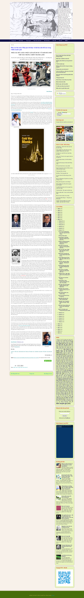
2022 (59, 215)
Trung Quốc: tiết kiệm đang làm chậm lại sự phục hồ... (64, 238)
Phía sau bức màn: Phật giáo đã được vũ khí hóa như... (64, 250)
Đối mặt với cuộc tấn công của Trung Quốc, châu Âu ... (64, 246)
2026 (59, 208)
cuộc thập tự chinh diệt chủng (46, 102)
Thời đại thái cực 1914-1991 (64, 393)
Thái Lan (27, 351)
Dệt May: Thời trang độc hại (62, 173)
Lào (33, 351)
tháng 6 (60, 312)
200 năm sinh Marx (68, 340)
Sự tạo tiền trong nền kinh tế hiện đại (66, 497)
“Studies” (58, 339)
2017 (59, 327)
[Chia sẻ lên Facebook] (21, 365)
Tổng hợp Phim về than (61, 171)
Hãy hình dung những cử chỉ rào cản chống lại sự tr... (64, 306)
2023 (59, 214)
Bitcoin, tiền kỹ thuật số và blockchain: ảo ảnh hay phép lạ (67, 465)
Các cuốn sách (49, 351)
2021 (59, 217)
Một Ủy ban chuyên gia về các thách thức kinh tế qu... (64, 254)
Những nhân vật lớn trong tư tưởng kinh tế (64, 377)
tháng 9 (60, 226)
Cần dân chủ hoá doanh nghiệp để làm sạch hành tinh (64, 285)
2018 (59, 325)
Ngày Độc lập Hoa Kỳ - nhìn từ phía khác (64, 299)
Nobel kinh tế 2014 (69, 380)
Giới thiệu (21, 40)
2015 (59, 331)
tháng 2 (60, 319)
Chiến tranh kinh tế (60, 348)
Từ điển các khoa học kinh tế (62, 86)
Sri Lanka (40, 351)
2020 (59, 219)
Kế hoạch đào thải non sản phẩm (63, 165)
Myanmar (30, 351)
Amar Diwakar (49, 91)
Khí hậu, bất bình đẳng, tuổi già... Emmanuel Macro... (64, 262)
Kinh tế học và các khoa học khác (63, 79)
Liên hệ (60, 40)
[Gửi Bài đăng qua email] (15, 365)
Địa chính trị (67, 349)
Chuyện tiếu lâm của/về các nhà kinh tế (64, 122)
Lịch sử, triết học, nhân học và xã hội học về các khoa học (64, 72)
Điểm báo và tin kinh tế (64, 351)
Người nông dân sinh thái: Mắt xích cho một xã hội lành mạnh (64, 168)
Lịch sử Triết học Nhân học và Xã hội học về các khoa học (64, 372)
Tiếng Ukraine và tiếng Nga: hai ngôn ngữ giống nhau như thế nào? (67, 487)
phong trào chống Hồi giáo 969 (24, 325)
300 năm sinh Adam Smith (62, 342)
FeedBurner (67, 418)
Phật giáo (16, 351)
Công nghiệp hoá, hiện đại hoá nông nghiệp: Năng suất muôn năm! (63, 150)
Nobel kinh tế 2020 (60, 385)
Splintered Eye (17, 346)
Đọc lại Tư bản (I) (65, 506)
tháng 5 (60, 314)
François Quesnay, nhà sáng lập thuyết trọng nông (67, 546)
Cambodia (36, 351)
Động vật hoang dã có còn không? (63, 181)
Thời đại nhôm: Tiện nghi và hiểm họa (64, 190)
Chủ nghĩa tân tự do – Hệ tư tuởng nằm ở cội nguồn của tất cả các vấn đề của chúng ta (67, 517)
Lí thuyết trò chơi (62, 369)
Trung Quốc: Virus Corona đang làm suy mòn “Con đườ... (64, 281)
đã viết (32, 112)
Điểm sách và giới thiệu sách (62, 88)
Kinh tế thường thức (60, 368)
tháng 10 (61, 224)
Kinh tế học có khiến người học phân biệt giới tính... (64, 270)
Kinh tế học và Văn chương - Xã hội (64, 367)
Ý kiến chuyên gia (60, 63)
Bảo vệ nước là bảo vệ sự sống (62, 195)
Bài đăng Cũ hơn (48, 373)
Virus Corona (64, 401)
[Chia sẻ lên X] (20, 365)
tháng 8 (60, 228)
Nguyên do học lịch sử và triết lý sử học (67, 527)
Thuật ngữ (28, 40)
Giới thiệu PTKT (59, 355)
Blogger (53, 595)
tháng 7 (60, 230)
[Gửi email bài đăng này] (17, 365)
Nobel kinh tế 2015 (61, 381)
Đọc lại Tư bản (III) (66, 536)
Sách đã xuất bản (37, 40)
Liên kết (54, 40)
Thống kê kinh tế (60, 77)
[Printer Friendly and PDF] (48, 360)
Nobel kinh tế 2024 (67, 387)
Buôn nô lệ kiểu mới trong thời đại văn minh (64, 310)
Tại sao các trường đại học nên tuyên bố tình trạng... (64, 232)
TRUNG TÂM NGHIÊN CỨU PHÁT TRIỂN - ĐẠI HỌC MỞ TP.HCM (63, 201)
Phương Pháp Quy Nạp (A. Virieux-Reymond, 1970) (64, 266)
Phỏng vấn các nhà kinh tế (62, 69)
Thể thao (63, 390)
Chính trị (12, 351)
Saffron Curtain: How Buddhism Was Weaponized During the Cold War (26, 357)
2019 (59, 323)
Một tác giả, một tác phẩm (62, 84)
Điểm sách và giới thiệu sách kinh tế (20, 367)
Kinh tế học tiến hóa (63, 364)
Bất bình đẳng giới (68, 343)
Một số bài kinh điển (60, 81)
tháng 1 (60, 321)
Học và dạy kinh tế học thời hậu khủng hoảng (64, 356)
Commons (68, 348)
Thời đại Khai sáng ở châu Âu (64, 392)
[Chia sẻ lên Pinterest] (22, 365)
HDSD (66, 40)
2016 (59, 329)
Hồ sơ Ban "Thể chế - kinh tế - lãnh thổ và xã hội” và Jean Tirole (64, 357)
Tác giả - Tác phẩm (65, 389)
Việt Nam (44, 351)
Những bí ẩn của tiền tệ (61, 376)
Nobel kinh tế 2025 (60, 388)
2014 (59, 332)
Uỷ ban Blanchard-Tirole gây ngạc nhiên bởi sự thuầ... (64, 258)
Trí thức (65, 396)
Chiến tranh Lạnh (22, 351)
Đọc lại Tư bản (69, 354)
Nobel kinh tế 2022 (64, 386)
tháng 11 (61, 222)
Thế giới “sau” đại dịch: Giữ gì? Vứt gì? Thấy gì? (64, 302)
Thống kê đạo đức (63, 235)
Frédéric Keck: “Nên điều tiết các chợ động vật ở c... (64, 274)
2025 (59, 210)
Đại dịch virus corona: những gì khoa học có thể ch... (64, 289)
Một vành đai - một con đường (63, 375)
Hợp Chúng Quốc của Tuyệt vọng (63, 293)
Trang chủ (13, 40)
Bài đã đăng (47, 40)
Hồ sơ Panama (65, 360)
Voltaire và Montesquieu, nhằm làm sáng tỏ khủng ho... (64, 242)
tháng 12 (61, 221)
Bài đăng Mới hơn (15, 373)
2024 (59, 212)
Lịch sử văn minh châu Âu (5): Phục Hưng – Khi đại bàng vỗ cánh (67, 476)
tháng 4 (60, 316)
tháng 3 (60, 318)
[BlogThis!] (19, 365)
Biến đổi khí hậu (63, 344)
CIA (11, 352)
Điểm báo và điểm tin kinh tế (62, 58)
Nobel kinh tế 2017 (64, 382)
